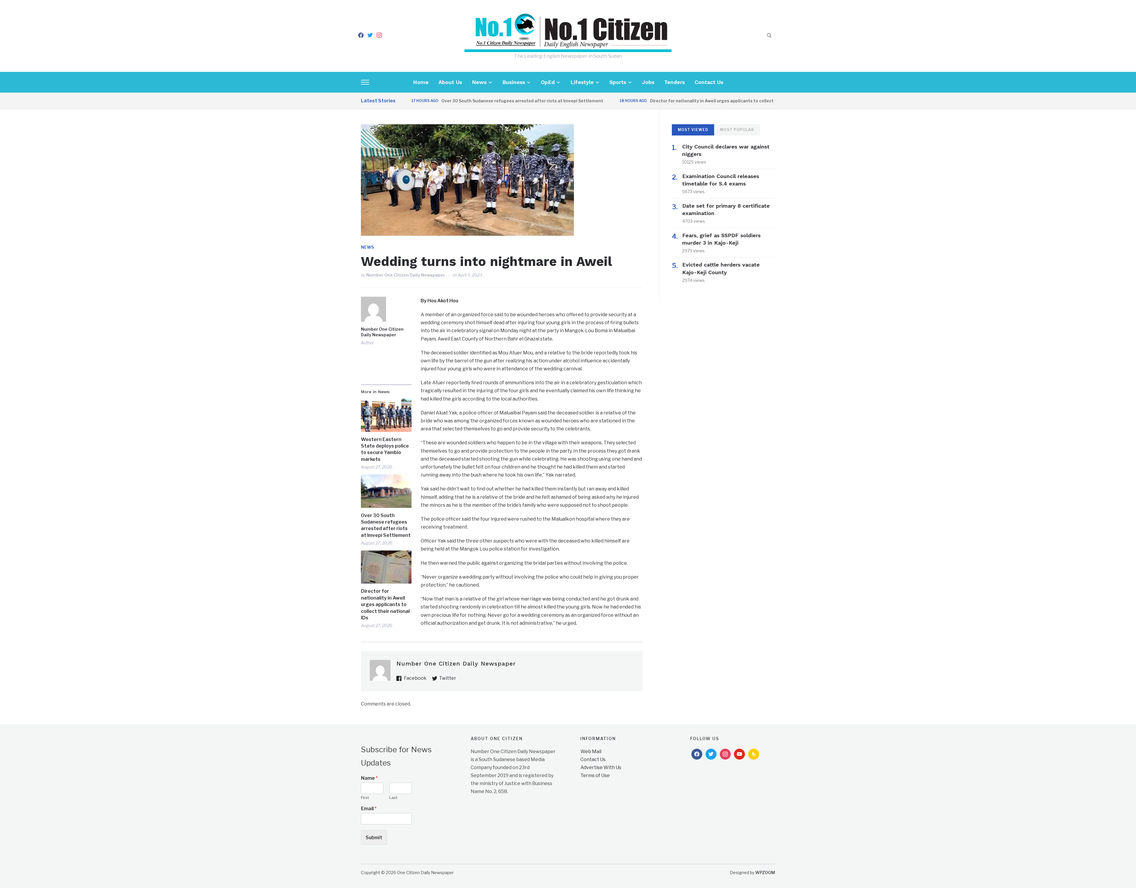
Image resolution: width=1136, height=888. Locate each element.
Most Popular (737, 129)
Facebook (415, 678)
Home (421, 82)
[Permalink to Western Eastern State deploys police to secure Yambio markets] (386, 415)
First (365, 797)
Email (369, 808)
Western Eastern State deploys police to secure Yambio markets (385, 449)
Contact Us (709, 82)
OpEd (548, 82)
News (479, 82)
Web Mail (590, 751)
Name (369, 778)
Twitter (447, 678)
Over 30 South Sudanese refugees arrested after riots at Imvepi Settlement (494, 100)
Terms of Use (595, 775)
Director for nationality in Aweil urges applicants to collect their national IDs (702, 100)
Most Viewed (693, 129)
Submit (374, 837)
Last (393, 797)
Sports (617, 82)
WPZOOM (765, 872)
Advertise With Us (600, 767)
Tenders (674, 82)
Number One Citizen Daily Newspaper (405, 274)
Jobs (648, 82)
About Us (450, 82)
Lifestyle (582, 82)
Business (513, 82)
